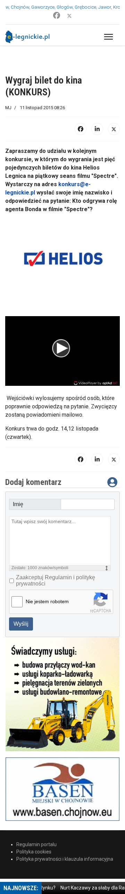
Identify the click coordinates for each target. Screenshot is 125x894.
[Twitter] (69, 15)
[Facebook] (56, 15)
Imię (18, 504)
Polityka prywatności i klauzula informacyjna (64, 859)
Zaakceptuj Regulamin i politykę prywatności (55, 580)
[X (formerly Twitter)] (114, 129)
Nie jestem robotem (47, 601)
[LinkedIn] (97, 129)
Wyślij (21, 624)
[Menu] (107, 36)
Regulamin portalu (36, 844)
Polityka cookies (33, 851)
